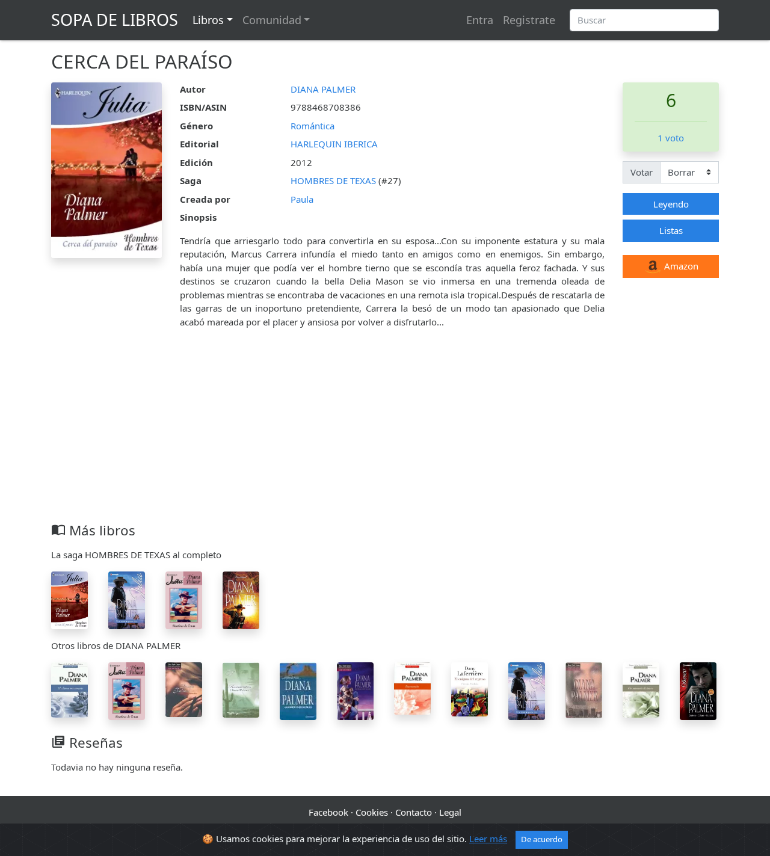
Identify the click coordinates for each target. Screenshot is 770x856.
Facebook (328, 812)
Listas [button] (671, 230)
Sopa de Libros (114, 19)
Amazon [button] (680, 266)
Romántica (312, 126)
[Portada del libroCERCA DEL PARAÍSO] (69, 599)
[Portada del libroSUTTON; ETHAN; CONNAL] (698, 690)
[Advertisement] (385, 432)
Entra (479, 20)
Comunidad (271, 20)
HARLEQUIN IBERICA (334, 144)
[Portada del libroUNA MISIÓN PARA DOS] (126, 599)
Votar (641, 172)
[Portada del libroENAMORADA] (412, 687)
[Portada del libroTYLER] (241, 599)
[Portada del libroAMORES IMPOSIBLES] (298, 690)
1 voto (671, 138)
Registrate (529, 20)
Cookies (372, 812)
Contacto (413, 812)
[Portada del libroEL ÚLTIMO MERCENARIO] (69, 689)
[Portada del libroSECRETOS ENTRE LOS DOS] (355, 690)
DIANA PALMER (323, 89)
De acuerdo (541, 839)
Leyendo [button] (671, 204)
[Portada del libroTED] (183, 599)
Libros (208, 20)
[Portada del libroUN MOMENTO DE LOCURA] (641, 689)
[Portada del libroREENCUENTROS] (241, 689)
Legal (450, 812)
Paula (302, 199)
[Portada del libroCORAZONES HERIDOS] (583, 689)
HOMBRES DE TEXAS (334, 180)
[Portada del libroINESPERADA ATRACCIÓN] (183, 688)
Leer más (488, 839)
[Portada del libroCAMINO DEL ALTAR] (469, 688)
